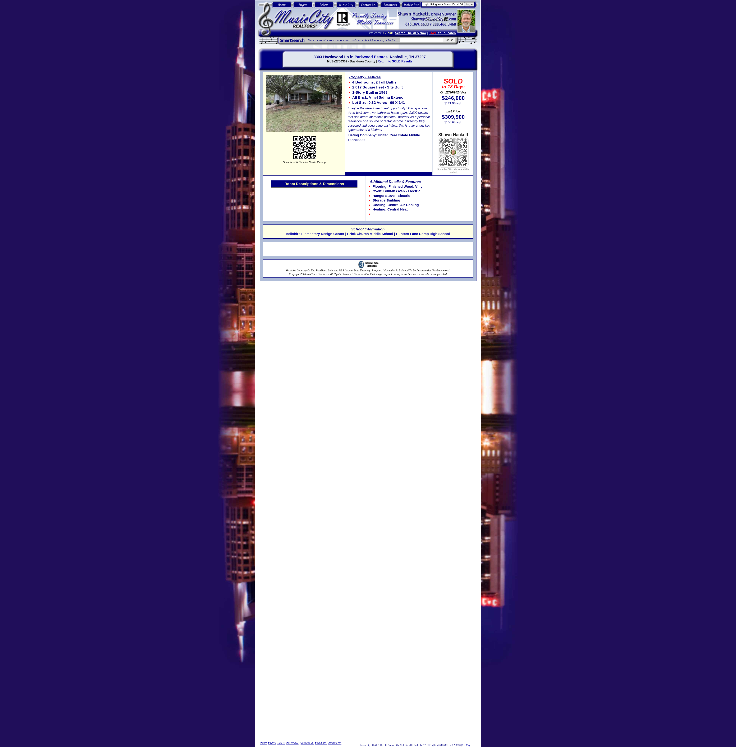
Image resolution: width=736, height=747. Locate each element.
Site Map (466, 745)
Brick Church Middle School (370, 234)
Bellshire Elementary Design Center (315, 234)
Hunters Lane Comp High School (423, 234)
